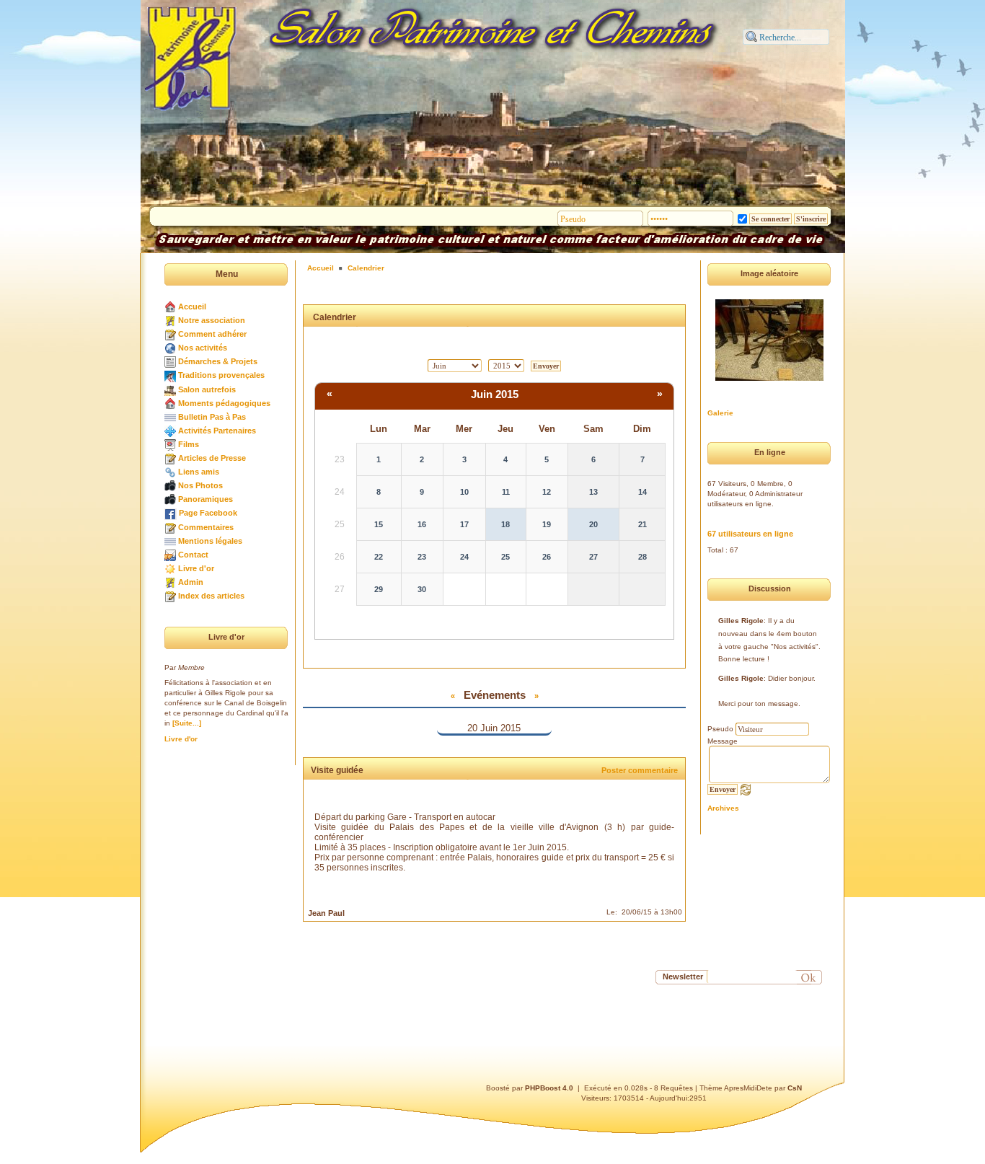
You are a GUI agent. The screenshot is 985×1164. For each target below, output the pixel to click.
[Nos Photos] (170, 485)
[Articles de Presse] (170, 458)
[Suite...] (186, 723)
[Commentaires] (170, 527)
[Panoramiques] (170, 499)
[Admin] (170, 582)
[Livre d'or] (170, 568)
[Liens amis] (170, 471)
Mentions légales (210, 541)
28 (642, 556)
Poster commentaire (639, 770)
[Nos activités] (170, 347)
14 (642, 492)
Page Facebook (208, 512)
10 (464, 492)
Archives (723, 808)
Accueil (192, 306)
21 (642, 524)
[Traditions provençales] (170, 375)
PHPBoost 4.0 (549, 1088)
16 (422, 524)
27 (593, 556)
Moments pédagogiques (224, 403)
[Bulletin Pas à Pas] (170, 417)
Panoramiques (205, 499)
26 (546, 556)
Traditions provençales (221, 375)
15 (378, 524)
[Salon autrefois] (170, 389)
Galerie (720, 413)
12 (546, 492)
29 (378, 589)
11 (506, 492)
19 (546, 524)
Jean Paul (326, 913)
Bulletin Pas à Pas (212, 417)
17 (464, 524)
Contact (193, 554)
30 (422, 589)
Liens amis (198, 471)
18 (505, 524)
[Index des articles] (170, 595)
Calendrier (366, 268)
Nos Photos (200, 485)
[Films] (170, 444)
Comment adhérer (212, 334)
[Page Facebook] (170, 512)
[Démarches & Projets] (170, 361)
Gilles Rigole (741, 621)
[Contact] (170, 554)
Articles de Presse (212, 458)
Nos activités (202, 347)
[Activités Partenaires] (170, 430)
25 (505, 556)
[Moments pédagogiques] (170, 403)
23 (422, 556)
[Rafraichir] (745, 789)
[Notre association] (170, 320)
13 (593, 492)
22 (378, 556)
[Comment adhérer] (170, 334)
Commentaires (206, 527)
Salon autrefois (207, 389)
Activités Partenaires (217, 430)
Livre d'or (196, 568)
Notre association (211, 320)
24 (464, 556)
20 (593, 524)
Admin (190, 582)
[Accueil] (170, 306)
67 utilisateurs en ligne (750, 533)
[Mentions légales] (170, 541)
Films (188, 444)
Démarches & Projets (217, 361)
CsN (794, 1088)
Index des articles (211, 595)
